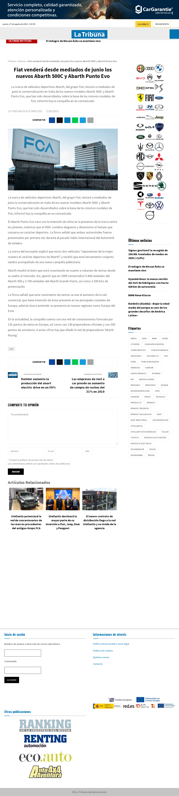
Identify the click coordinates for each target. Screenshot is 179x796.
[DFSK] (149, 91)
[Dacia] (140, 91)
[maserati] (140, 150)
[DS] (159, 91)
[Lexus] (159, 140)
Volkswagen (137, 449)
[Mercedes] (159, 150)
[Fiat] (149, 101)
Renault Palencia (140, 408)
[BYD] (140, 81)
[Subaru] (149, 199)
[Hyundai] (149, 111)
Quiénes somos (101, 657)
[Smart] (140, 199)
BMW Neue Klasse (139, 295)
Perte (147, 396)
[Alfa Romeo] (140, 72)
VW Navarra (137, 455)
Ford (133, 361)
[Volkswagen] (159, 209)
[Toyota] (149, 209)
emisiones (136, 356)
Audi (144, 338)
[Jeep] (159, 121)
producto (136, 402)
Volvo (152, 449)
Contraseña (10, 661)
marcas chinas (146, 379)
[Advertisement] (89, 580)
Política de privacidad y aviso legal (111, 643)
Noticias (22, 61)
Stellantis (136, 426)
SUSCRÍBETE (143, 24)
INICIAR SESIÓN (162, 24)
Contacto (98, 663)
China (165, 338)
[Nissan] (140, 169)
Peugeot (161, 396)
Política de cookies (103, 650)
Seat (159, 414)
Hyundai (156, 373)
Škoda (151, 455)
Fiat (11, 349)
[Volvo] (149, 218)
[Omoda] (149, 169)
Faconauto (153, 356)
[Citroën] (149, 81)
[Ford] (159, 101)
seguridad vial (161, 420)
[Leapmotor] (149, 140)
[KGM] (140, 130)
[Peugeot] (140, 179)
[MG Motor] (140, 160)
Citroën (135, 344)
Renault (151, 402)
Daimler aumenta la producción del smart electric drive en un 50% (38, 383)
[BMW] (159, 72)
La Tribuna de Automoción (25, 111)
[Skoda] (161, 189)
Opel (157, 391)
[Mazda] (149, 150)
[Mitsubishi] (159, 160)
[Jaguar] (149, 121)
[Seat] (138, 189)
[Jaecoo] (140, 121)
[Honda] (140, 111)
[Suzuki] (159, 199)
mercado (135, 385)
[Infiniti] (159, 111)
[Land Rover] (140, 140)
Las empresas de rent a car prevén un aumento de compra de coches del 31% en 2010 (87, 385)
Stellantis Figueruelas (143, 431)
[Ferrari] (140, 101)
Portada (12, 61)
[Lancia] (159, 130)
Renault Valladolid (141, 414)
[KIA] (150, 130)
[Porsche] (149, 179)
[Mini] (149, 160)
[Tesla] (140, 209)
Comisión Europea (154, 344)
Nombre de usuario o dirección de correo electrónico (32, 644)
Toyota (135, 437)
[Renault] (159, 179)
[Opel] (159, 169)
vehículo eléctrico (141, 443)
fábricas (135, 367)
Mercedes (150, 385)
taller (165, 431)
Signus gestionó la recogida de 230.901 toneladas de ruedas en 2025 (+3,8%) (148, 254)
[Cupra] (159, 81)
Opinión (135, 396)
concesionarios (159, 350)
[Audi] (149, 72)
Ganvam (149, 367)
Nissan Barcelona (140, 391)
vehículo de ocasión (155, 437)
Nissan (164, 385)
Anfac (134, 338)
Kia (132, 379)
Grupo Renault (139, 373)
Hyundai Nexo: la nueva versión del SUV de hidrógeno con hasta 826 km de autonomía (100, 41)
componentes (138, 350)
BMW (154, 338)
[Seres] (150, 189)
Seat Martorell (139, 420)
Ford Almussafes (150, 361)
